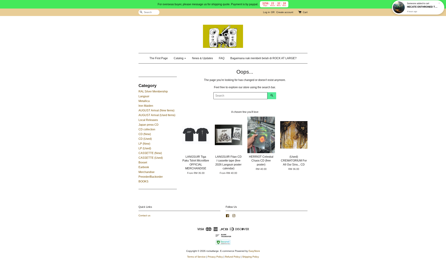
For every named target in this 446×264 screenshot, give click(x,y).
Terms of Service (196, 256)
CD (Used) (145, 138)
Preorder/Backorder (151, 176)
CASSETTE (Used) (151, 157)
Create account (284, 12)
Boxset (143, 162)
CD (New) (145, 134)
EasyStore (254, 251)
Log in (266, 12)
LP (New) (144, 143)
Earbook (144, 167)
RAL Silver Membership (153, 91)
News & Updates (202, 58)
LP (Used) (145, 148)
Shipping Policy (250, 256)
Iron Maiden (146, 105)
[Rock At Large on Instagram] (234, 216)
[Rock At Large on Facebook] (227, 216)
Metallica (144, 101)
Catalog (179, 58)
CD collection (147, 129)
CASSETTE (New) (150, 153)
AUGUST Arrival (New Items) (156, 110)
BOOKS (143, 181)
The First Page (158, 58)
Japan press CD (149, 124)
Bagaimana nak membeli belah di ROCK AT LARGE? (263, 58)
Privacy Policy (215, 256)
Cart (305, 12)
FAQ (221, 58)
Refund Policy (232, 256)
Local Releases (148, 120)
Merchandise (147, 172)
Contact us (144, 215)
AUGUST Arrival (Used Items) (157, 115)
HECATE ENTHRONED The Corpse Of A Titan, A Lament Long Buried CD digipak (422, 8)
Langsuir (144, 96)
